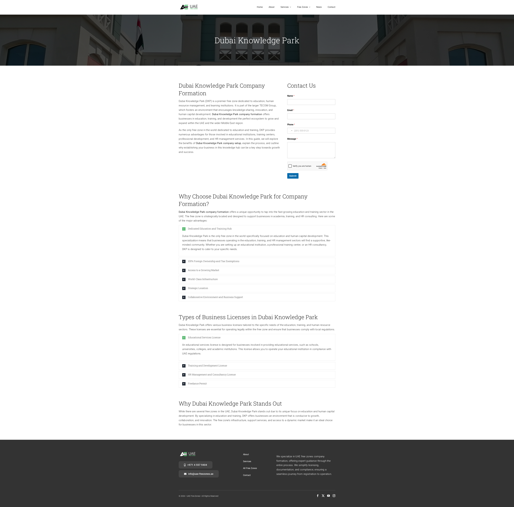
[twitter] (323, 495)
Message (292, 139)
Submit (292, 175)
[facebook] (317, 495)
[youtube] (328, 495)
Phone (291, 124)
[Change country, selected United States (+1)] (290, 131)
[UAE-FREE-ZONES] (190, 5)
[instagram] (334, 495)
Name (290, 96)
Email (290, 110)
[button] (257, 229)
